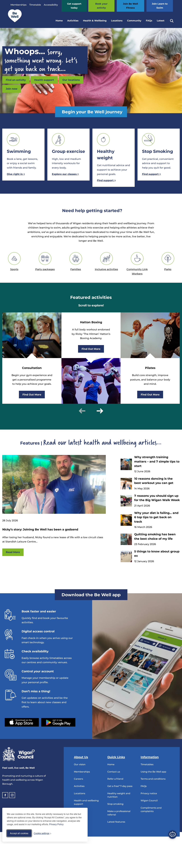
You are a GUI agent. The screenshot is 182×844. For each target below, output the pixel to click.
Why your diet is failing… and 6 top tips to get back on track (156, 517)
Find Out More (31, 394)
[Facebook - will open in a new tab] (5, 795)
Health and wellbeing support (86, 802)
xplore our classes (65, 174)
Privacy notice (149, 793)
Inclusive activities (106, 269)
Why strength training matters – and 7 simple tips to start (156, 461)
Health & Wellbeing (94, 20)
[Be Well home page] (14, 21)
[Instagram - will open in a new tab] (12, 795)
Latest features (116, 821)
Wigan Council (149, 800)
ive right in (16, 174)
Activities (72, 20)
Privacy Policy (56, 824)
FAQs (149, 20)
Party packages (45, 269)
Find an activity (16, 79)
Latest (160, 20)
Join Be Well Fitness (130, 5)
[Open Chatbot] (172, 834)
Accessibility (51, 4)
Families (75, 269)
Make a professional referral (118, 813)
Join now (11, 88)
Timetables (147, 764)
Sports (14, 269)
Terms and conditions (153, 778)
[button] (82, 410)
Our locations (71, 79)
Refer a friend (115, 778)
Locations (117, 20)
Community (134, 20)
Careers (78, 778)
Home (59, 20)
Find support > (151, 174)
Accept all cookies (19, 833)
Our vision (79, 764)
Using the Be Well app (153, 771)
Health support (44, 79)
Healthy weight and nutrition (118, 795)
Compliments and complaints (151, 809)
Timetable (35, 4)
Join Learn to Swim (159, 5)
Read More (13, 552)
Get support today (74, 5)
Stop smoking (115, 804)
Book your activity (101, 5)
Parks (167, 269)
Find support (106, 180)
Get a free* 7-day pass (119, 786)
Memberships (18, 4)
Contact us (113, 771)
